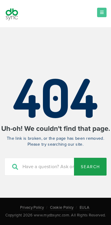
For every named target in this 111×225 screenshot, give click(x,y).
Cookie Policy (62, 207)
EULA (84, 207)
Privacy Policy (32, 207)
